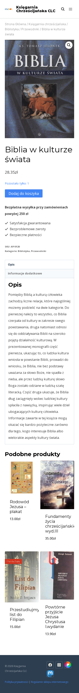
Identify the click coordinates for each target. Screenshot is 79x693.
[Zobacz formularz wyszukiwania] (61, 9)
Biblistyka (24, 251)
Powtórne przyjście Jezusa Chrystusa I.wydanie (55, 617)
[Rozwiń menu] (70, 9)
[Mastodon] (50, 673)
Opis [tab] (11, 264)
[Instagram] (59, 664)
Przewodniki (38, 251)
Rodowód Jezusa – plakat (19, 506)
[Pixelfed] (67, 664)
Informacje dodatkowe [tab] (25, 273)
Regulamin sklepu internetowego (50, 682)
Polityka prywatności (16, 682)
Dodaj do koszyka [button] (22, 529)
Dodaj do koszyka (24, 193)
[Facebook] (50, 664)
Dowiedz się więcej (22, 637)
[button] (69, 45)
